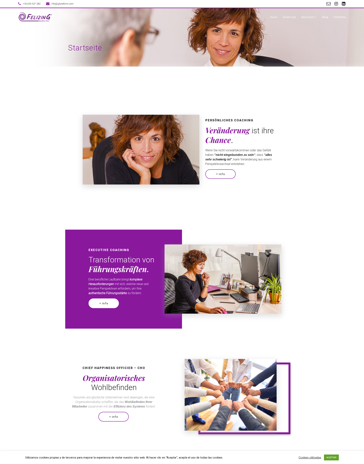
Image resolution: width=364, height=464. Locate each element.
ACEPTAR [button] (331, 457)
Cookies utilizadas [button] (310, 457)
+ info (220, 174)
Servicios (307, 17)
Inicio (274, 17)
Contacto (339, 17)
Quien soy (289, 17)
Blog (325, 17)
